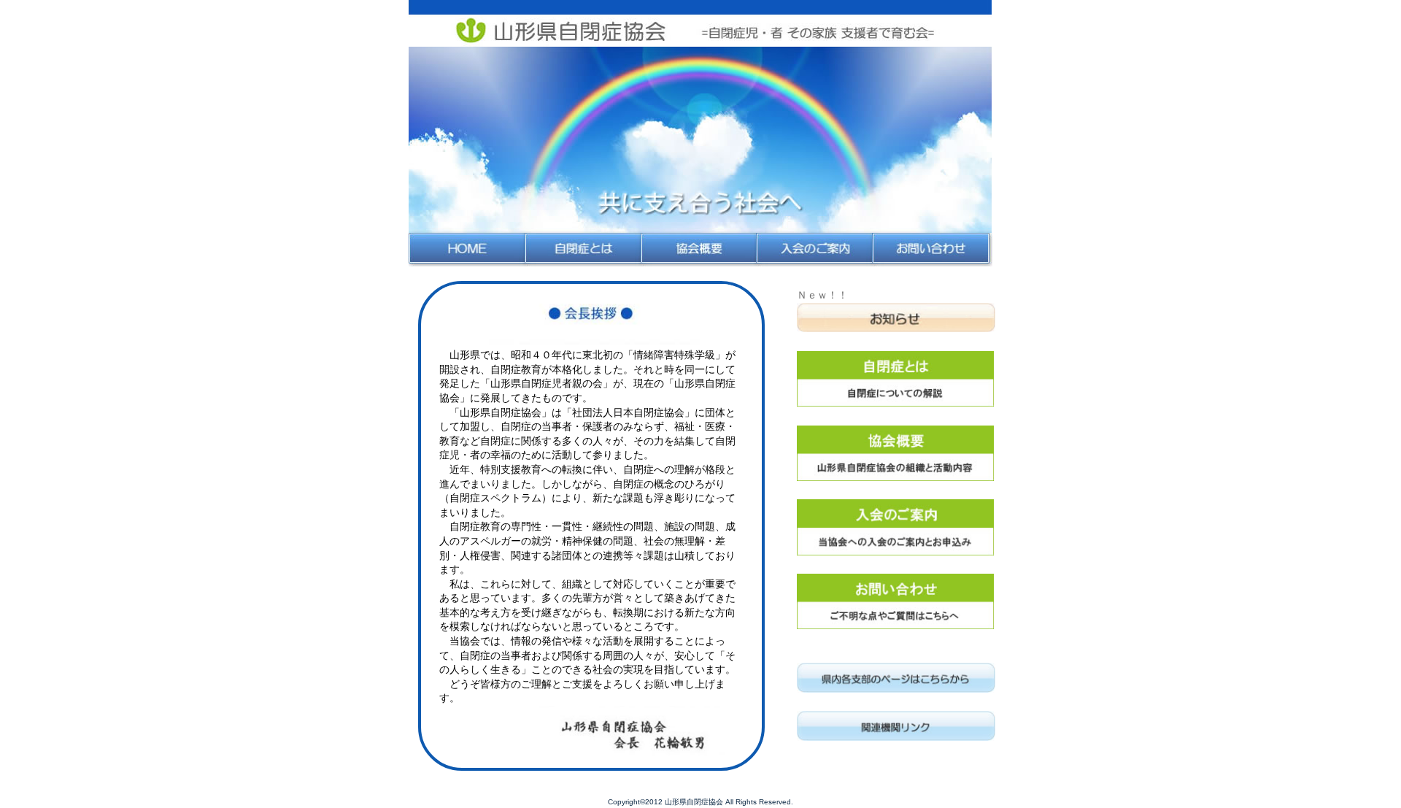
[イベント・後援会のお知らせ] (899, 319)
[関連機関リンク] (899, 727)
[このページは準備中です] (899, 679)
